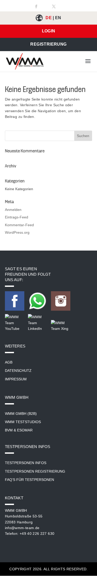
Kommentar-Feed (19, 225)
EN (58, 18)
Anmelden (13, 210)
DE (49, 18)
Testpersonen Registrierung (35, 471)
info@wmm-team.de (22, 528)
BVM (9, 430)
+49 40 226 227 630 (37, 533)
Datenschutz (18, 370)
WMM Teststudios (23, 422)
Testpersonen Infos (25, 463)
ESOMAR (25, 430)
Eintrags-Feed (16, 217)
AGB (8, 362)
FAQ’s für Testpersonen (29, 480)
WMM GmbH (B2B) (21, 413)
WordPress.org (17, 232)
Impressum (16, 379)
